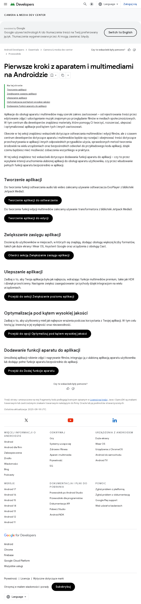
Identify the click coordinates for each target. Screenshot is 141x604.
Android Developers (14, 49)
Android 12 (10, 516)
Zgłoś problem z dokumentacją (112, 494)
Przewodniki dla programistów (66, 498)
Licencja (25, 578)
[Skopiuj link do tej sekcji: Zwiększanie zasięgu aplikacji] (64, 235)
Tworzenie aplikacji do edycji (28, 218)
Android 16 (10, 494)
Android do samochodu (108, 454)
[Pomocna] (129, 49)
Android (8, 441)
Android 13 (10, 511)
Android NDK (57, 514)
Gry (52, 438)
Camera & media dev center (25, 15)
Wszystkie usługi (13, 566)
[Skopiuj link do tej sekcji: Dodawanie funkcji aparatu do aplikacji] (83, 351)
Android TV (101, 460)
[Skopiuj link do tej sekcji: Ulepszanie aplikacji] (46, 272)
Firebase (9, 555)
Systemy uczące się (60, 443)
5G (51, 465)
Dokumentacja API (60, 503)
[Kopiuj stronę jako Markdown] (63, 75)
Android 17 (10, 489)
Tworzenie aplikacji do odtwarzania (33, 200)
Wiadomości (11, 463)
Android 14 (10, 505)
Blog (6, 469)
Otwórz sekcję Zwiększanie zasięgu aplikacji (39, 255)
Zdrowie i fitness (58, 449)
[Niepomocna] (134, 49)
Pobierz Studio (57, 509)
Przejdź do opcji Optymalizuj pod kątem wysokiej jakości (47, 334)
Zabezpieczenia (13, 452)
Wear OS (100, 443)
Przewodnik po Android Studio (66, 492)
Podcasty (9, 474)
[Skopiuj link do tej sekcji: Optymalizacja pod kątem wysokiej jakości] (91, 313)
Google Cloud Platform (17, 560)
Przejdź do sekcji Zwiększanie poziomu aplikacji (41, 296)
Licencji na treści (98, 399)
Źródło (7, 458)
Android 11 (10, 522)
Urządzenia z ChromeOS (109, 449)
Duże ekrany (102, 438)
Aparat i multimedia (60, 454)
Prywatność (56, 460)
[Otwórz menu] (5, 4)
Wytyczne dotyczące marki (48, 578)
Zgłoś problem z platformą (109, 489)
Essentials (34, 49)
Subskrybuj (63, 587)
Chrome (8, 549)
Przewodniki (15, 53)
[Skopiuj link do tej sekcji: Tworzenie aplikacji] (45, 180)
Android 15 (10, 500)
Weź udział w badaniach (108, 505)
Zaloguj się (130, 4)
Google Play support (106, 500)
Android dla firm (13, 447)
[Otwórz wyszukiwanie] (85, 4)
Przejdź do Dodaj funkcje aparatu (31, 371)
